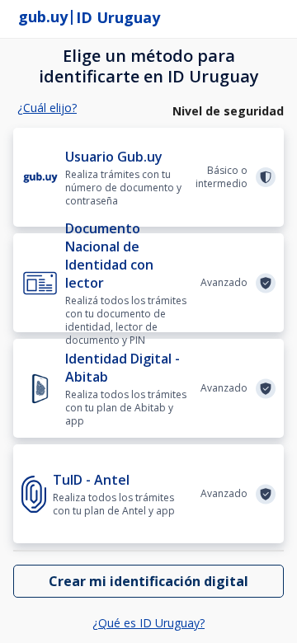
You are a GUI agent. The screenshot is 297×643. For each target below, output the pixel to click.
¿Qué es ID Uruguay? (148, 623)
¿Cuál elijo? (47, 107)
